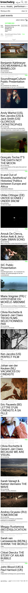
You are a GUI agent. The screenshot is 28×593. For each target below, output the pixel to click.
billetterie (24, 25)
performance (21, 6)
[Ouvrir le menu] (25, 2)
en (19, 2)
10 (24, 581)
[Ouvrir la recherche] (22, 2)
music (9, 6)
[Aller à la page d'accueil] (8, 2)
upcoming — (4, 581)
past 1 (10, 581)
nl (16, 2)
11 (26, 581)
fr (17, 2)
